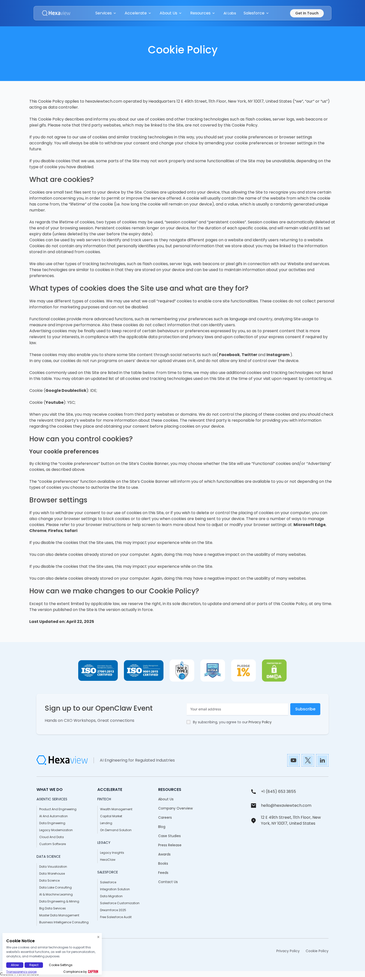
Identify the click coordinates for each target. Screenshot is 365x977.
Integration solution (115, 889)
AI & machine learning (56, 894)
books (163, 863)
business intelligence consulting (64, 922)
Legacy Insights (112, 853)
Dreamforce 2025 (113, 910)
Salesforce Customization (120, 903)
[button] (106, 13)
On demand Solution (116, 830)
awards (164, 854)
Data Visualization (53, 866)
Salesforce (108, 882)
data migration (111, 896)
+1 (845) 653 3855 (278, 791)
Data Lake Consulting (55, 887)
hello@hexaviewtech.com (286, 805)
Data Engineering (52, 823)
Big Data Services (52, 908)
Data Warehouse (52, 873)
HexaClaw (107, 859)
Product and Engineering (57, 809)
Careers (165, 817)
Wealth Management (116, 809)
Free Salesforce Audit (116, 917)
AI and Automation (53, 816)
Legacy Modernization (56, 830)
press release (170, 845)
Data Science (49, 880)
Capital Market (111, 816)
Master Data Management (59, 915)
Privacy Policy (260, 722)
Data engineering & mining (59, 901)
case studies (169, 835)
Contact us (168, 881)
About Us (166, 799)
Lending (106, 823)
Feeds (163, 872)
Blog (161, 826)
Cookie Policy (317, 950)
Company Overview (175, 808)
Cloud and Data (51, 837)
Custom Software (52, 844)
